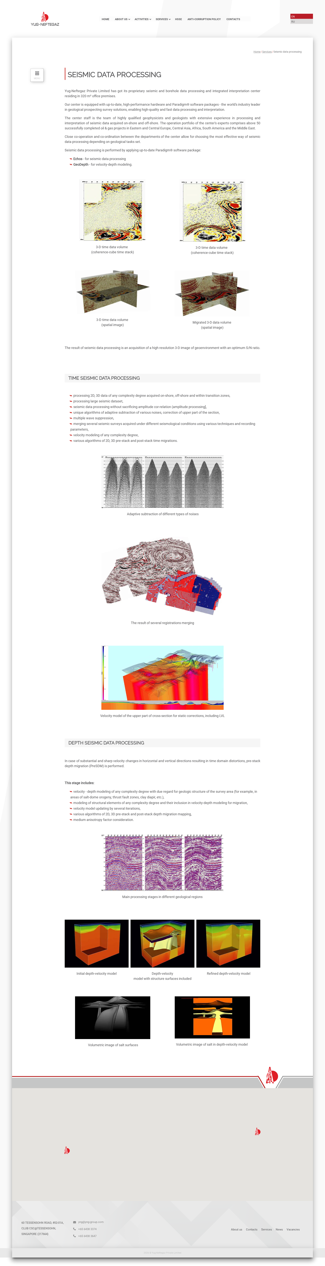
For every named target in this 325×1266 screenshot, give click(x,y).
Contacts (233, 19)
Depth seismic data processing (106, 743)
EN (293, 16)
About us (121, 19)
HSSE (178, 19)
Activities (142, 19)
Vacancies (293, 1229)
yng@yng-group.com (91, 1222)
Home (105, 19)
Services (162, 19)
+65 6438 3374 (87, 1229)
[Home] (45, 18)
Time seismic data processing (104, 378)
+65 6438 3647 (87, 1236)
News (279, 1229)
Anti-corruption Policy (204, 19)
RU (293, 21)
